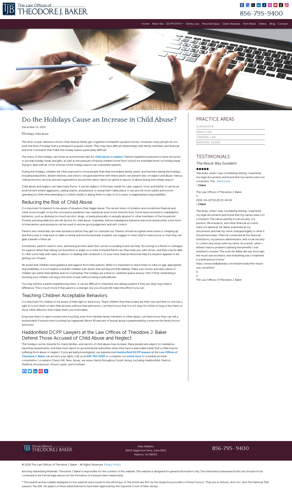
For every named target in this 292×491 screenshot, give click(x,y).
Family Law (192, 23)
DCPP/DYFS (173, 23)
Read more (223, 181)
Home (145, 23)
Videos (263, 23)
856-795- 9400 (230, 448)
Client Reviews (231, 23)
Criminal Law (206, 137)
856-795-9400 (261, 13)
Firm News (249, 23)
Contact (283, 23)
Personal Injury (211, 23)
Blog (272, 23)
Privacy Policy (112, 464)
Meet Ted (157, 23)
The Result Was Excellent (216, 163)
